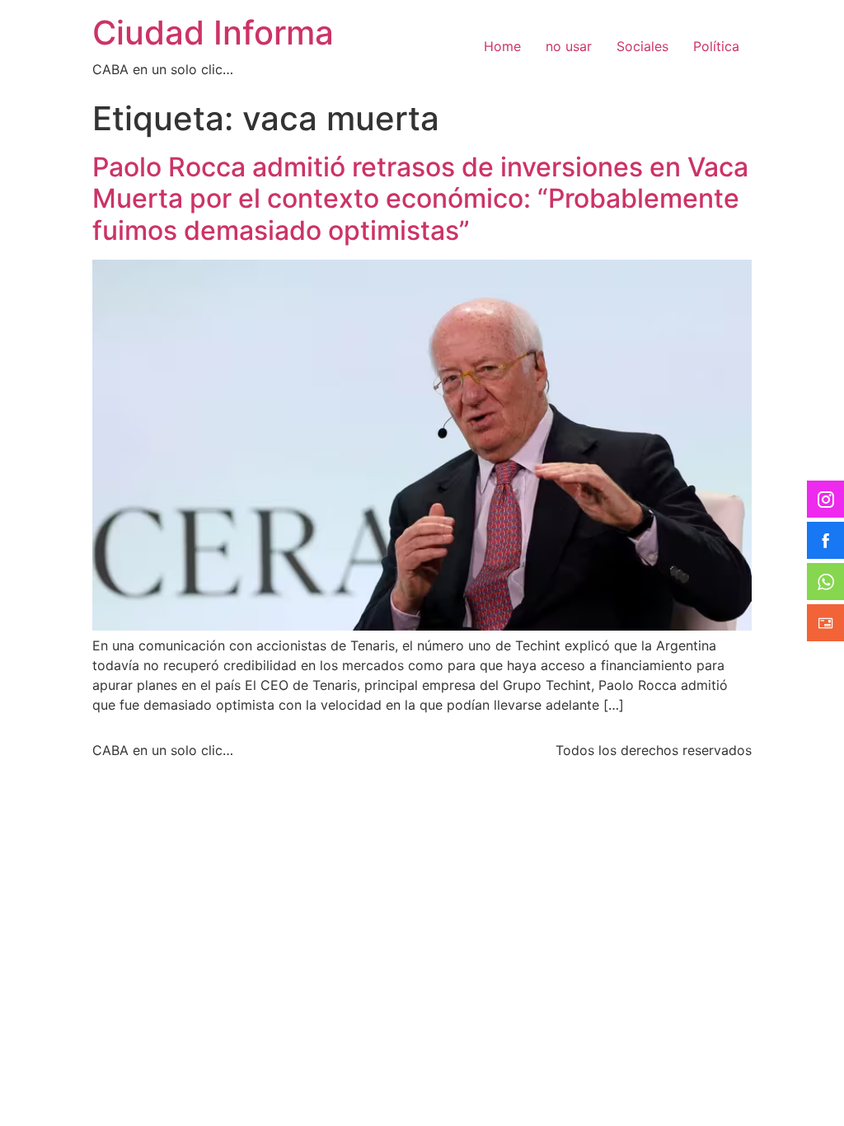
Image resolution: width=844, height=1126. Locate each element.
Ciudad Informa (213, 32)
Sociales (642, 46)
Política (716, 46)
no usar (569, 46)
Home (502, 46)
